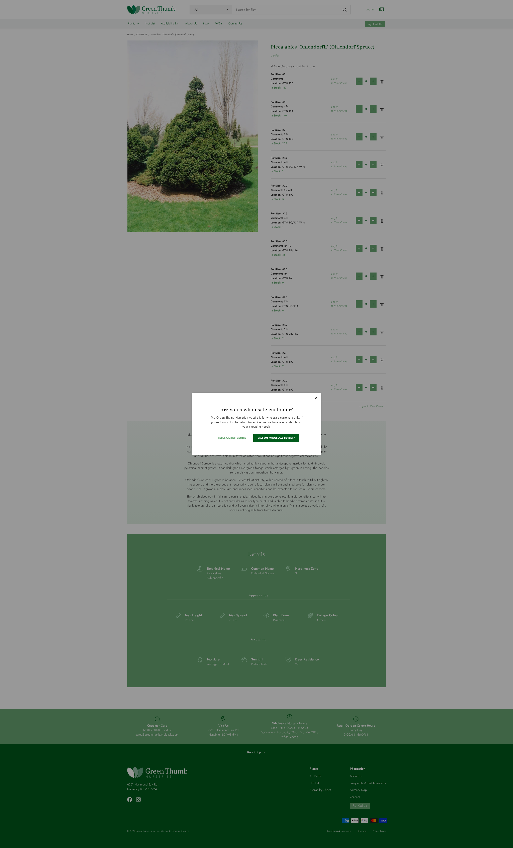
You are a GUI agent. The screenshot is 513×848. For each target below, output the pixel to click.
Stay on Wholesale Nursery (276, 438)
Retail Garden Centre (232, 438)
